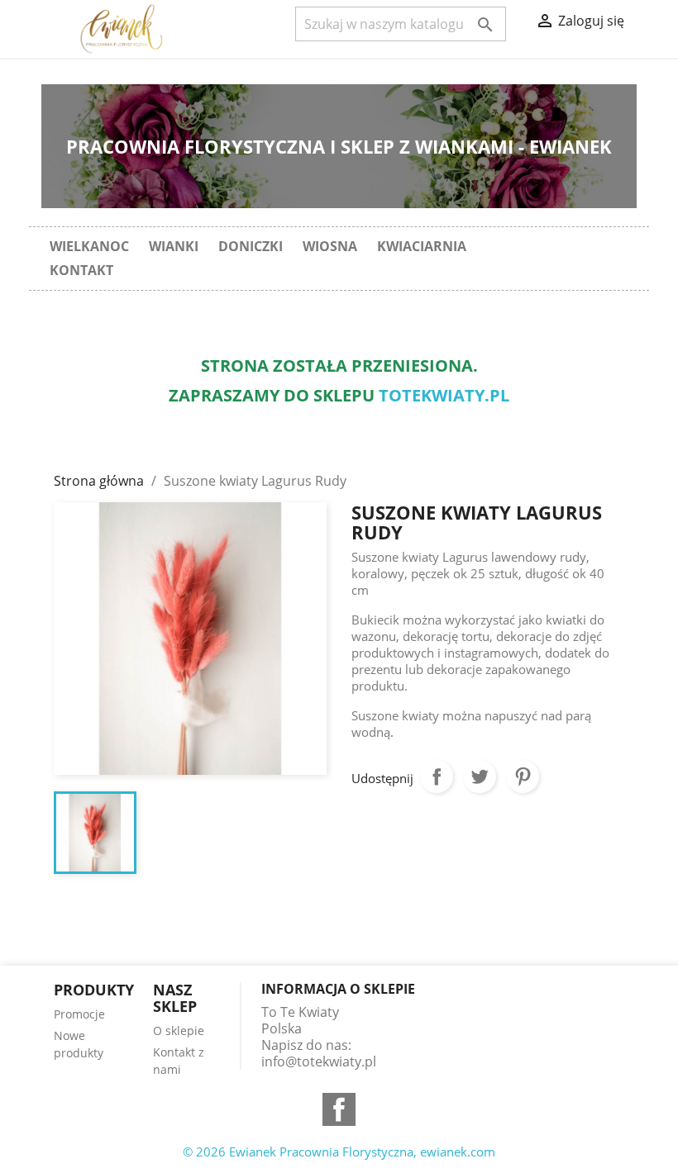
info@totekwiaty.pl (318, 1061)
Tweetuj (479, 776)
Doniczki (250, 246)
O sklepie (178, 1030)
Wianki (173, 246)
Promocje (79, 1014)
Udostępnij (436, 776)
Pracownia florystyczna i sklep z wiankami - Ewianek (339, 146)
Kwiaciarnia (421, 246)
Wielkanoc (89, 246)
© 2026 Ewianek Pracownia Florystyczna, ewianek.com (339, 1151)
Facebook (339, 1109)
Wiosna (330, 246)
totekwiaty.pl (444, 395)
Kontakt (81, 270)
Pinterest (522, 776)
